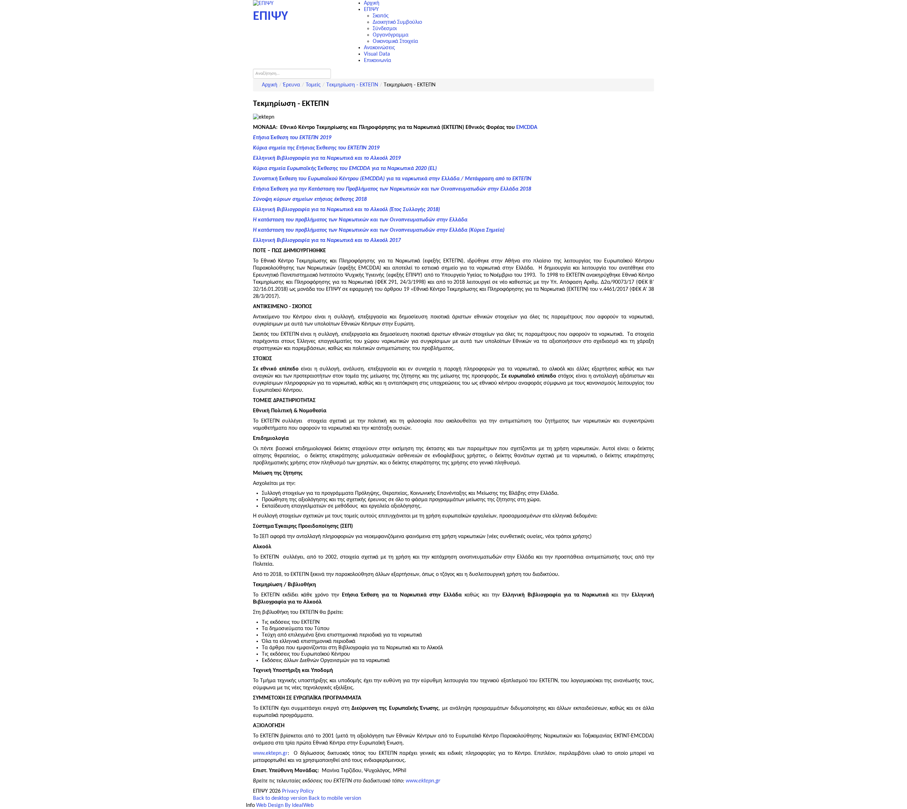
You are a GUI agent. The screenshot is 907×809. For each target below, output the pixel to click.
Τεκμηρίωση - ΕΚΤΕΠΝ (352, 85)
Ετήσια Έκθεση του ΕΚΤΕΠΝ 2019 (292, 138)
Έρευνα (291, 85)
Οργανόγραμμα (391, 35)
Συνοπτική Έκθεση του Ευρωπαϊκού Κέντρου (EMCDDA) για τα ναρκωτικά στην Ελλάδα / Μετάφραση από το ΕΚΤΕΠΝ (392, 179)
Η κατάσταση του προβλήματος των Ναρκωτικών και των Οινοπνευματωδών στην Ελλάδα (360, 220)
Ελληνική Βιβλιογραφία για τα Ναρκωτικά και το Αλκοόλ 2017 (327, 240)
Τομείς (313, 85)
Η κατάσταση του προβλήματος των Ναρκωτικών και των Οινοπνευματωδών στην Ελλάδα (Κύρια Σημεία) (379, 230)
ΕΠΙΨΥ (371, 9)
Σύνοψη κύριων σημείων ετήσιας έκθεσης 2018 (310, 199)
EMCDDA (526, 127)
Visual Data (377, 54)
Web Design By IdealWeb (285, 805)
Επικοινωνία (377, 60)
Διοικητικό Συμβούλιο (397, 22)
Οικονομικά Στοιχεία (395, 41)
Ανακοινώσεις (379, 48)
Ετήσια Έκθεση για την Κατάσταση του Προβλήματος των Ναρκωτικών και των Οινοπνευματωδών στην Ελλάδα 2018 (392, 189)
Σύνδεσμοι (385, 29)
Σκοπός (381, 16)
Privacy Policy (298, 791)
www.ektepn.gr (270, 753)
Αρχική (371, 3)
